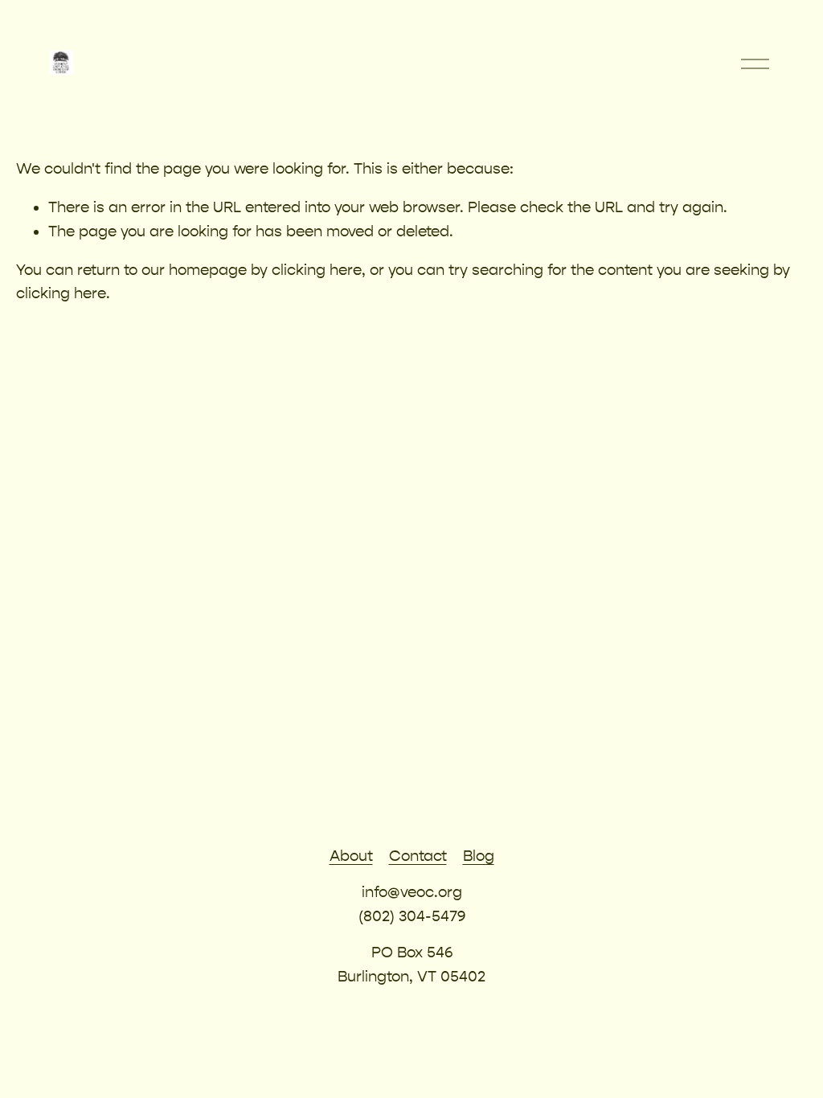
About (351, 856)
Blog (478, 856)
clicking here (317, 270)
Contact (418, 856)
